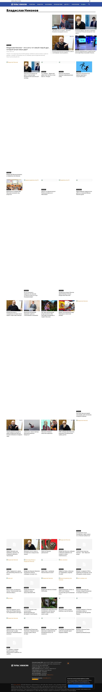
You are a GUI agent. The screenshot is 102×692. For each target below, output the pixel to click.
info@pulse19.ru (50, 674)
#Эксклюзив (75, 4)
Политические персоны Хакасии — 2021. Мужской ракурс (83, 553)
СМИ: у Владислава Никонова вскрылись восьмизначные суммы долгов (66, 433)
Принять (80, 686)
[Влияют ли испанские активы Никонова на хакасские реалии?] (67, 305)
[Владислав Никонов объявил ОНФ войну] (49, 582)
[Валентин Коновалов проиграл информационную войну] (67, 66)
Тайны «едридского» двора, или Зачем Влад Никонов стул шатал (14, 572)
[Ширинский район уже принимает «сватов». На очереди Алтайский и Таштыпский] (14, 544)
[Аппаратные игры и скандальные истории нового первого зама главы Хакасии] (14, 305)
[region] (82, 683)
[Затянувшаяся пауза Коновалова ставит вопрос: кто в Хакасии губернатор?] (84, 475)
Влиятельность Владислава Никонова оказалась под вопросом (13, 193)
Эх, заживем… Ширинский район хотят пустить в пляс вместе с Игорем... (48, 75)
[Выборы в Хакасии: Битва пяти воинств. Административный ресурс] (84, 622)
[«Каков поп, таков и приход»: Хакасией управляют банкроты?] (32, 425)
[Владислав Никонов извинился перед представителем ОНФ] (32, 582)
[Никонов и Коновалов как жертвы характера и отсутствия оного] (84, 66)
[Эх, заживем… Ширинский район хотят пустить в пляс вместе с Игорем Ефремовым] (49, 66)
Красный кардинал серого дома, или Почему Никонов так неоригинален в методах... (14, 611)
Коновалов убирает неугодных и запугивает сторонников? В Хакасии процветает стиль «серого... (85, 32)
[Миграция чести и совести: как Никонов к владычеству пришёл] (32, 544)
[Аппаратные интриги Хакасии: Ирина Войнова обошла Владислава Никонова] (67, 235)
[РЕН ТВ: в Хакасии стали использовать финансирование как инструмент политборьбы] (32, 602)
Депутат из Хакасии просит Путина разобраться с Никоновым (48, 193)
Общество (40, 4)
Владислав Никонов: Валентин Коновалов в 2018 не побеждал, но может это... (32, 572)
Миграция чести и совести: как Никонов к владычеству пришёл (31, 553)
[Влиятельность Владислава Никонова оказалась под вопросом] (14, 184)
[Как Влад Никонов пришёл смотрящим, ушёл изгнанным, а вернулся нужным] (84, 356)
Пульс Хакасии (17, 684)
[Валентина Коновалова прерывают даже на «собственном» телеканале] (32, 305)
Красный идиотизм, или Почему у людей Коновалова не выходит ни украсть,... (83, 591)
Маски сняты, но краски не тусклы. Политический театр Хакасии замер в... (13, 591)
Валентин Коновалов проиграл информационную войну (66, 75)
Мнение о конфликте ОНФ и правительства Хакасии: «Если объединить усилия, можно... (84, 572)
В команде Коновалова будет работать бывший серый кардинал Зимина (66, 631)
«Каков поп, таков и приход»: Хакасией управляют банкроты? (31, 433)
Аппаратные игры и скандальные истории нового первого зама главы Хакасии (14, 314)
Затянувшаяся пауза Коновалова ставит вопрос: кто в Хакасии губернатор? (83, 534)
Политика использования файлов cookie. (81, 682)
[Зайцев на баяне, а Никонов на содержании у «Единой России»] (67, 564)
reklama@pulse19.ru (47, 678)
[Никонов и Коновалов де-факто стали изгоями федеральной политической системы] (32, 66)
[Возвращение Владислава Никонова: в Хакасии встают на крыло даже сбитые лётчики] (32, 622)
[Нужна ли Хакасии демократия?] (49, 544)
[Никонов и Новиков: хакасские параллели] (49, 425)
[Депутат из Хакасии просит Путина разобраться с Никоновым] (49, 184)
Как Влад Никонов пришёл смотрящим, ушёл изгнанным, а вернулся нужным (83, 415)
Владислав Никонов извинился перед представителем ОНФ (29, 591)
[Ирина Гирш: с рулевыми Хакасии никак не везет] (49, 564)
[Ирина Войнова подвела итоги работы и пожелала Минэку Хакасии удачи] (84, 184)
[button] (89, 4)
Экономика (48, 4)
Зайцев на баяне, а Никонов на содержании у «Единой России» (66, 572)
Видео (77, 49)
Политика (32, 4)
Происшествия (58, 4)
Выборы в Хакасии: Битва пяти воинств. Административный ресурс (83, 631)
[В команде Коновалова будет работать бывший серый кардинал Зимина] (67, 622)
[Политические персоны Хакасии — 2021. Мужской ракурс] (84, 544)
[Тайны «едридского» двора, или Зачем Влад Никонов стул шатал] (14, 564)
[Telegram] (90, 1)
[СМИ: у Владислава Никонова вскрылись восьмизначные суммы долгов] (67, 425)
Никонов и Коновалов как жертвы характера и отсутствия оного (83, 75)
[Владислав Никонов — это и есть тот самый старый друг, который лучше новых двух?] (28, 30)
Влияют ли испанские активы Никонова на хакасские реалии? (66, 314)
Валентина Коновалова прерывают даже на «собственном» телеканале (31, 314)
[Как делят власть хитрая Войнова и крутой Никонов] (67, 602)
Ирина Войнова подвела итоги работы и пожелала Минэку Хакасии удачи (84, 193)
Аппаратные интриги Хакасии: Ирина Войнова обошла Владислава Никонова (66, 294)
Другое (66, 4)
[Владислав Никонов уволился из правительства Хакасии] (14, 117)
